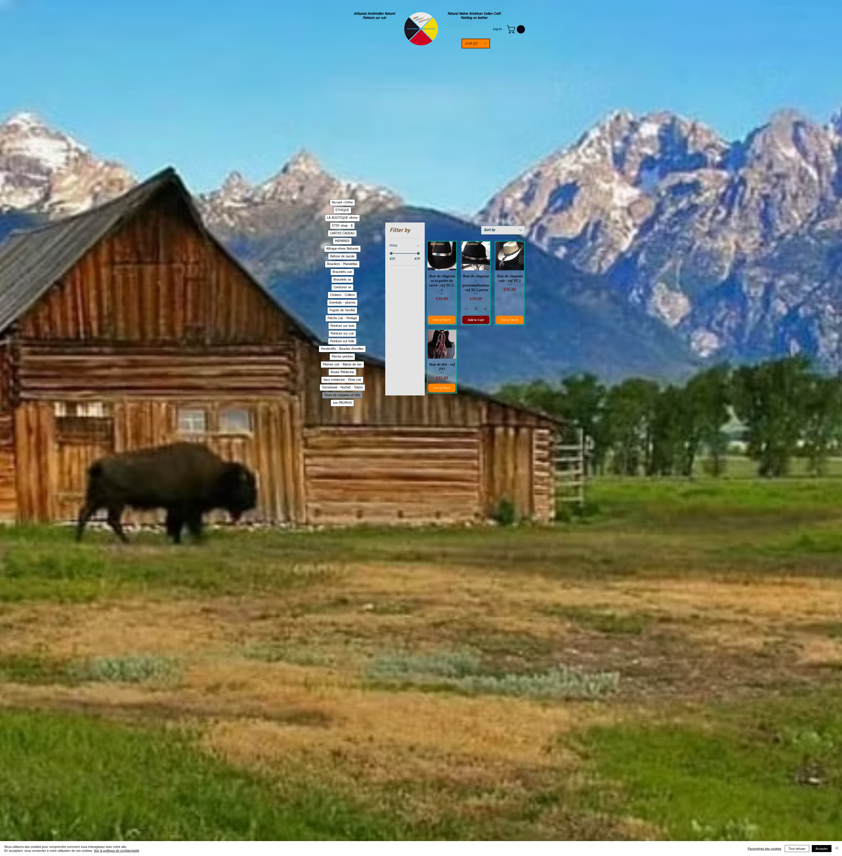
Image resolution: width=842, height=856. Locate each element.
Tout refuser (796, 848)
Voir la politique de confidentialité (116, 850)
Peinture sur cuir (342, 333)
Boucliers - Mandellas (342, 264)
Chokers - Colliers (342, 295)
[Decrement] (466, 309)
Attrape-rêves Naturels (342, 248)
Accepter (821, 848)
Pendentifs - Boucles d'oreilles (342, 349)
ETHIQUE (342, 210)
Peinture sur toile (342, 341)
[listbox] (476, 43)
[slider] (391, 253)
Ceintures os (342, 287)
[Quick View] (509, 256)
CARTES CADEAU (342, 233)
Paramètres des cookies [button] (764, 848)
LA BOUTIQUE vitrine (342, 217)
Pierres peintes (342, 356)
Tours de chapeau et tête (342, 395)
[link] (517, 29)
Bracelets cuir (342, 272)
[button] (476, 43)
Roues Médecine (342, 372)
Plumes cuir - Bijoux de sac (342, 364)
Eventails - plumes (342, 302)
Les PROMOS (342, 402)
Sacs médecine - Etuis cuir (342, 379)
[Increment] (486, 309)
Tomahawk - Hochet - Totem (342, 387)
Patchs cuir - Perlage (342, 318)
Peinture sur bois (342, 325)
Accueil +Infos (342, 202)
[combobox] (503, 230)
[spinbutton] (476, 309)
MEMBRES (342, 241)
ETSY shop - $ (342, 225)
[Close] (836, 848)
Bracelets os (342, 279)
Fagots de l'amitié (342, 310)
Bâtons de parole (342, 256)
